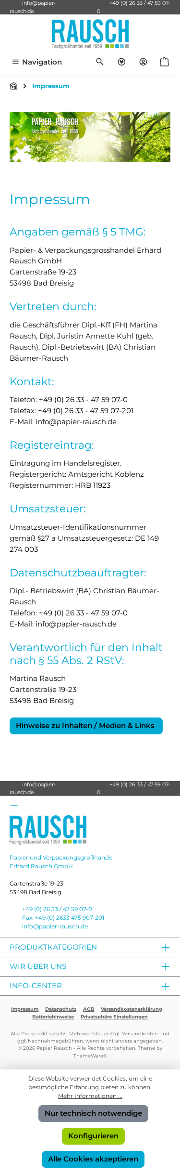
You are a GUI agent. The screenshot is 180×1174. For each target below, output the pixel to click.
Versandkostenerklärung (131, 1009)
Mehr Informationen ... (90, 1095)
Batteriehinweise (53, 1017)
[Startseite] (90, 137)
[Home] (14, 86)
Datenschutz (60, 1009)
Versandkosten (140, 1034)
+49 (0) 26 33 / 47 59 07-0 (57, 909)
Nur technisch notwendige (93, 1113)
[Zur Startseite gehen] (90, 34)
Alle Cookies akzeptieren (93, 1158)
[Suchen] (100, 62)
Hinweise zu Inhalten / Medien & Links (86, 725)
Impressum (24, 1009)
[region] (90, 137)
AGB (89, 1009)
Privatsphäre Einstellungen (114, 1017)
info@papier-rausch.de (33, 788)
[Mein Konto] (143, 62)
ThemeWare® (90, 1056)
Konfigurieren (93, 1135)
